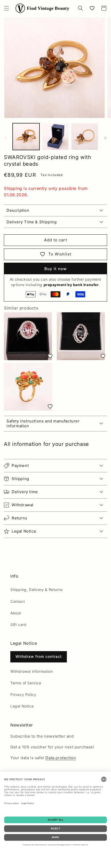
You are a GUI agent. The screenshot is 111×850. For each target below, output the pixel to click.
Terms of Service (25, 683)
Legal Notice (22, 706)
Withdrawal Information (31, 671)
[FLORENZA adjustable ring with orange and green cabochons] (29, 387)
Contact (17, 601)
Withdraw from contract (38, 656)
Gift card (18, 624)
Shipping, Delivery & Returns (36, 589)
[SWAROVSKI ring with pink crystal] (29, 336)
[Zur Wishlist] (50, 356)
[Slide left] (5, 138)
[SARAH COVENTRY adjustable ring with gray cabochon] (82, 336)
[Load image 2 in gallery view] (55, 136)
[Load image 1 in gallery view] (26, 136)
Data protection (60, 757)
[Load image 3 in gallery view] (84, 136)
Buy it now (55, 268)
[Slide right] (105, 138)
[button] (6, 8)
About (15, 613)
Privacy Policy (23, 694)
